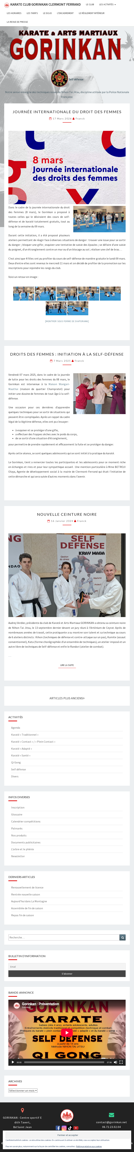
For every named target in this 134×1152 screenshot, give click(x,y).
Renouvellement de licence (27, 887)
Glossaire (16, 814)
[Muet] (115, 1062)
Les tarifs (32, 13)
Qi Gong (16, 762)
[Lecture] (13, 1062)
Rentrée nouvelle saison (25, 894)
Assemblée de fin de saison (27, 908)
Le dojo (47, 13)
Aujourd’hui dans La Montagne (29, 901)
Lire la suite (68, 665)
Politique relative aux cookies (89, 1146)
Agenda (15, 727)
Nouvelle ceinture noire (67, 514)
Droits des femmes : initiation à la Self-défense (67, 354)
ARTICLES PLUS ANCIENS (66, 698)
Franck (80, 118)
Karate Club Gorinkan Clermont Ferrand (45, 4)
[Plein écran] (121, 1062)
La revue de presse (17, 21)
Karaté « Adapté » (21, 748)
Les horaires (14, 13)
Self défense (18, 769)
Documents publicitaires (25, 842)
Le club (90, 4)
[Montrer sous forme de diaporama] (67, 321)
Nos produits (19, 835)
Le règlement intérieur (92, 13)
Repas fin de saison (22, 915)
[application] (67, 1033)
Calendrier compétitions (25, 821)
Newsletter (18, 856)
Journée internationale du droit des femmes (67, 111)
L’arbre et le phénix (22, 849)
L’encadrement (65, 13)
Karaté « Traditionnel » (24, 734)
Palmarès (17, 828)
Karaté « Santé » (20, 755)
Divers (14, 776)
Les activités (106, 4)
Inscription (17, 807)
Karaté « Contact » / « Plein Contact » (33, 741)
